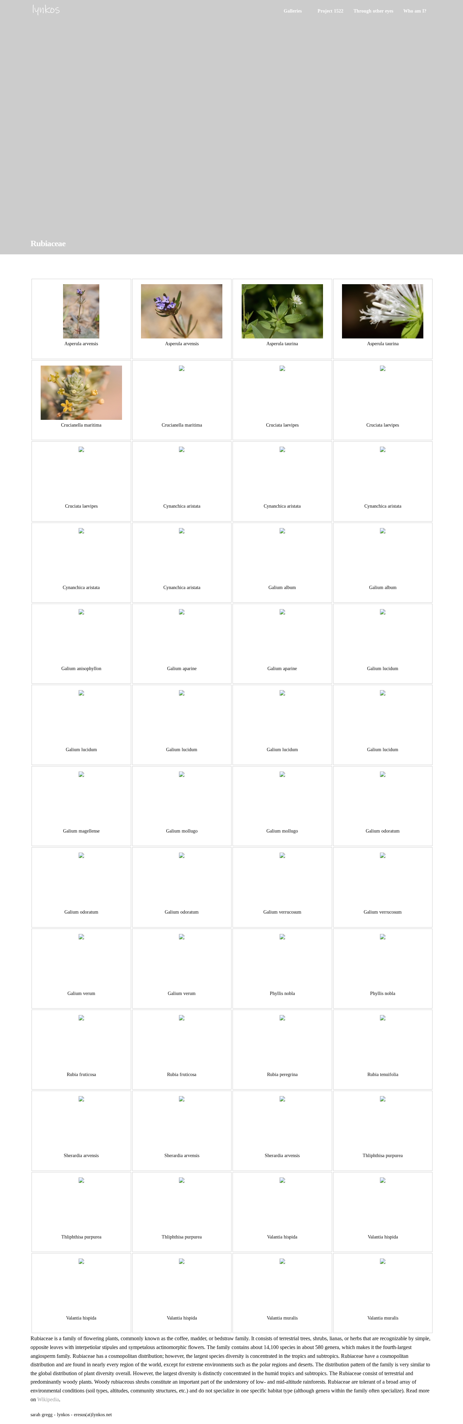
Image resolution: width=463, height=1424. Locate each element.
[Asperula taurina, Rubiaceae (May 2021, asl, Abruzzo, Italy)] (282, 311)
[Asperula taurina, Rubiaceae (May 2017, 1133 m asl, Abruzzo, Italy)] (382, 311)
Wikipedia (48, 1399)
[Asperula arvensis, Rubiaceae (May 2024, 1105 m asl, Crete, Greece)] (181, 311)
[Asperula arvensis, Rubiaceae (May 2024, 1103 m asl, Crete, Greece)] (81, 311)
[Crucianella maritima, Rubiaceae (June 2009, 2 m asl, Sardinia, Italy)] (81, 393)
